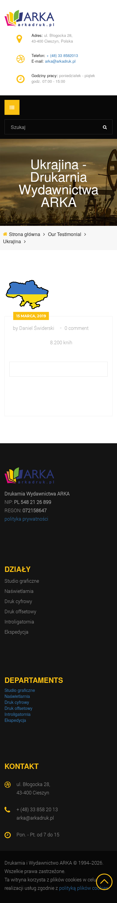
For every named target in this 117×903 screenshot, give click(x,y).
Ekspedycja (16, 632)
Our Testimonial (64, 234)
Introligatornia (19, 621)
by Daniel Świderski (33, 328)
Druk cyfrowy (18, 601)
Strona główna (24, 234)
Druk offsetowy (20, 611)
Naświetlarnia (19, 591)
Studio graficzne (21, 581)
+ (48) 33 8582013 (62, 55)
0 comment (76, 328)
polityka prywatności (26, 519)
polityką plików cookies (83, 888)
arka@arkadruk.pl (60, 61)
